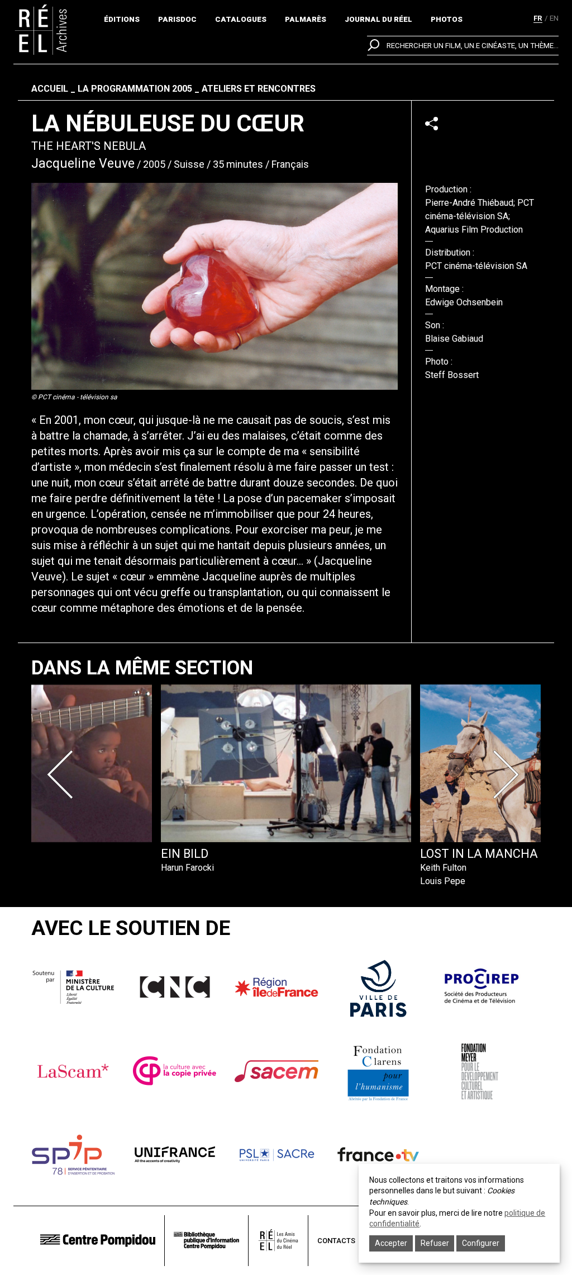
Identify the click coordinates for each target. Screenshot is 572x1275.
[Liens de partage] (431, 123)
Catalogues (240, 19)
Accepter (391, 1243)
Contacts (336, 1240)
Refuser (435, 1243)
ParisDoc (177, 19)
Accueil (49, 88)
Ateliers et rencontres (259, 88)
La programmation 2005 (135, 88)
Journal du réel (378, 19)
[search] (463, 45)
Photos (447, 19)
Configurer (480, 1243)
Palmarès (305, 19)
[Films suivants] (508, 774)
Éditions (122, 19)
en (554, 18)
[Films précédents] (63, 774)
